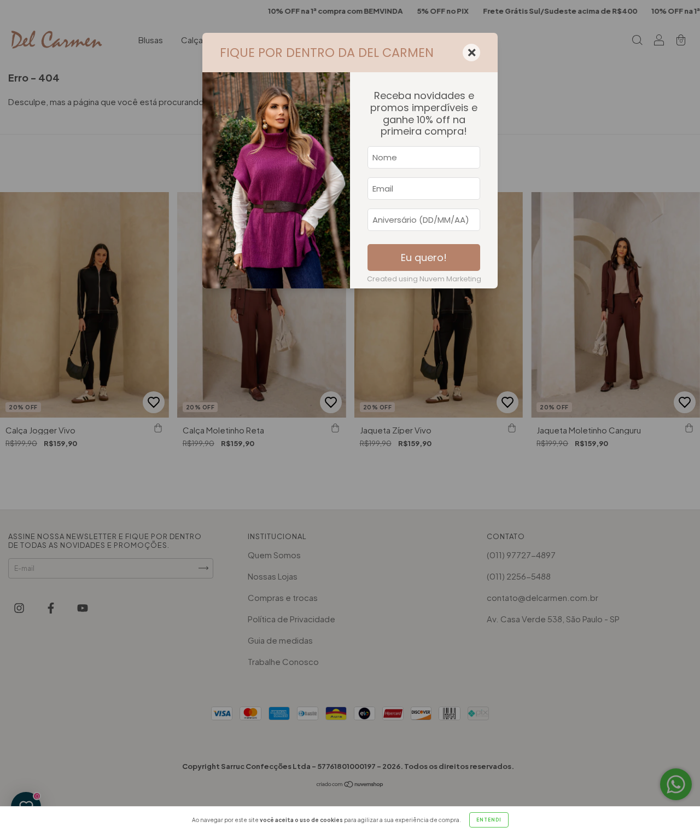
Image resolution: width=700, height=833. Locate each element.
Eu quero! (424, 257)
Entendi (488, 820)
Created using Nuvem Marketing (424, 279)
